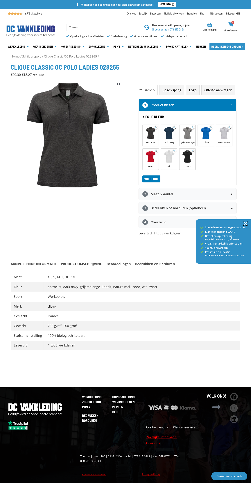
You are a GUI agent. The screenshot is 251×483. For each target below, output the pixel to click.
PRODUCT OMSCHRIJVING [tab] (81, 264)
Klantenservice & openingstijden (170, 25)
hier (211, 255)
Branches (192, 13)
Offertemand (209, 29)
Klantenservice (184, 427)
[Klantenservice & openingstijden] (146, 27)
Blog (202, 13)
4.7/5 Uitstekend (33, 13)
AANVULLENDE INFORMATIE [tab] (34, 264)
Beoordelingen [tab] (119, 264)
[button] (18, 46)
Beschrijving (171, 90)
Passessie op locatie (217, 252)
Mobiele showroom (174, 13)
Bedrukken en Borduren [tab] (155, 264)
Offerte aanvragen (218, 90)
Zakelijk (143, 13)
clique (52, 306)
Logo (193, 90)
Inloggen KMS (233, 13)
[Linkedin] (234, 419)
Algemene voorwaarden (94, 474)
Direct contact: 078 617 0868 (168, 29)
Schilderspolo (31, 56)
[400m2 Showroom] (201, 248)
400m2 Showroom (216, 247)
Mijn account (216, 13)
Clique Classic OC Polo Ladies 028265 (70, 56)
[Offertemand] (209, 25)
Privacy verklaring (151, 474)
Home (15, 56)
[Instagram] (234, 408)
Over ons (131, 13)
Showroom (155, 13)
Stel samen (146, 90)
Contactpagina (157, 427)
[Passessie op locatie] (201, 251)
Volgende (151, 179)
